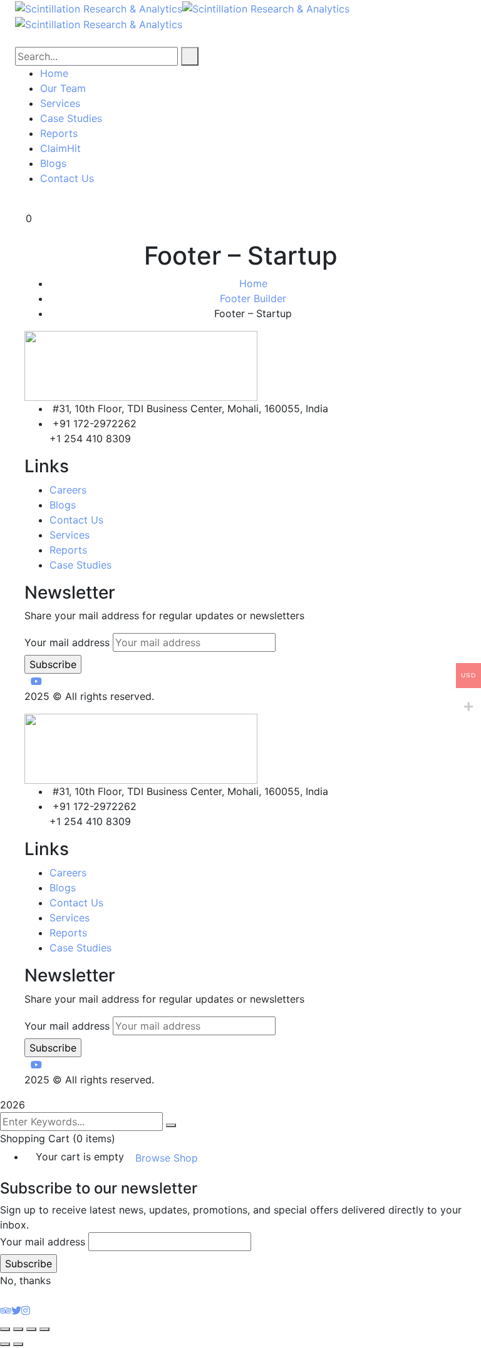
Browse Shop (166, 1158)
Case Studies (80, 565)
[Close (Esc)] (44, 1329)
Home (253, 283)
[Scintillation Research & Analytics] (98, 7)
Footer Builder (253, 298)
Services (69, 535)
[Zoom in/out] (5, 1329)
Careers (67, 490)
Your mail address (67, 642)
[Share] (31, 1329)
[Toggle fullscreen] (18, 1329)
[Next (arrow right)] (18, 1344)
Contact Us (76, 520)
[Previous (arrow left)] (5, 1344)
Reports (68, 550)
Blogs (62, 505)
